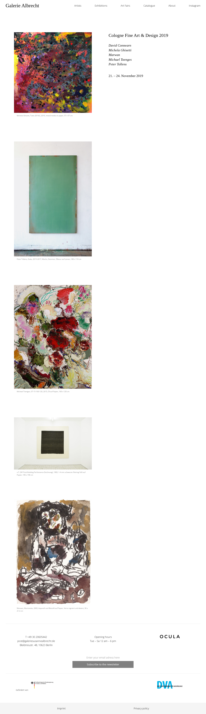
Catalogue (149, 5)
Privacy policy (141, 708)
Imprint (61, 708)
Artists (77, 5)
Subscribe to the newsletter (103, 664)
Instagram (194, 5)
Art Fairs (125, 5)
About (171, 5)
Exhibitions (101, 5)
